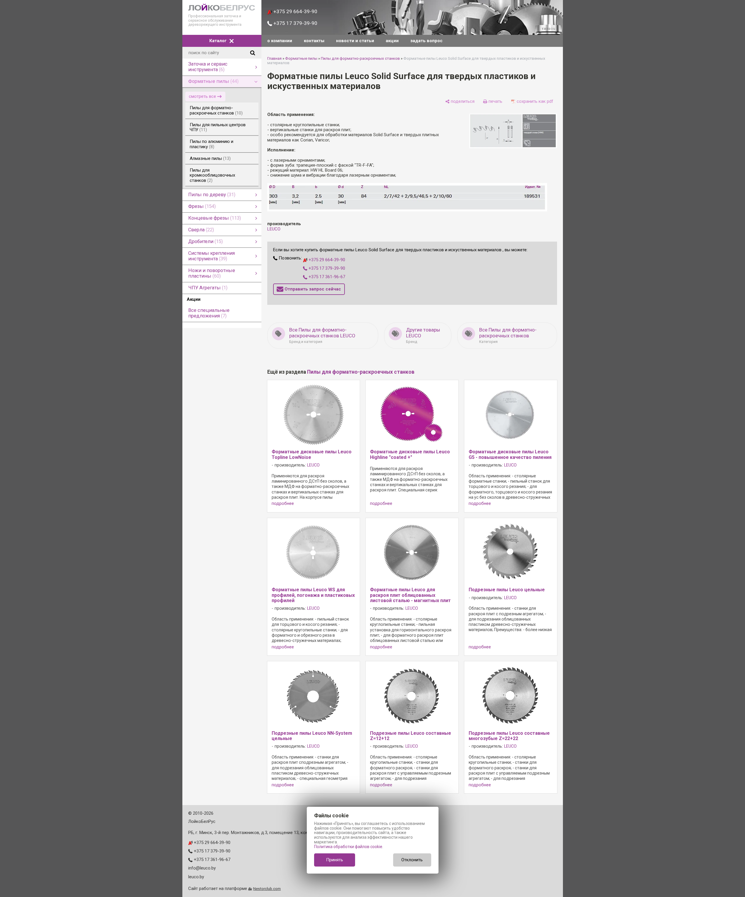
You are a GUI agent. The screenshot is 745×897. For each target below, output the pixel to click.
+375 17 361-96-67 (326, 276)
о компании (279, 40)
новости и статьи (355, 40)
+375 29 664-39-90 (294, 11)
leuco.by (196, 876)
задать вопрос (426, 40)
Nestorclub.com (267, 888)
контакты (314, 40)
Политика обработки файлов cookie (348, 846)
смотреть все (202, 96)
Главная (274, 58)
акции (392, 40)
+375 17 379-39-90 (294, 23)
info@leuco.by (202, 868)
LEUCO (273, 229)
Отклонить (412, 859)
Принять (334, 859)
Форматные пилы (301, 58)
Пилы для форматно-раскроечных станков (360, 58)
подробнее (283, 503)
